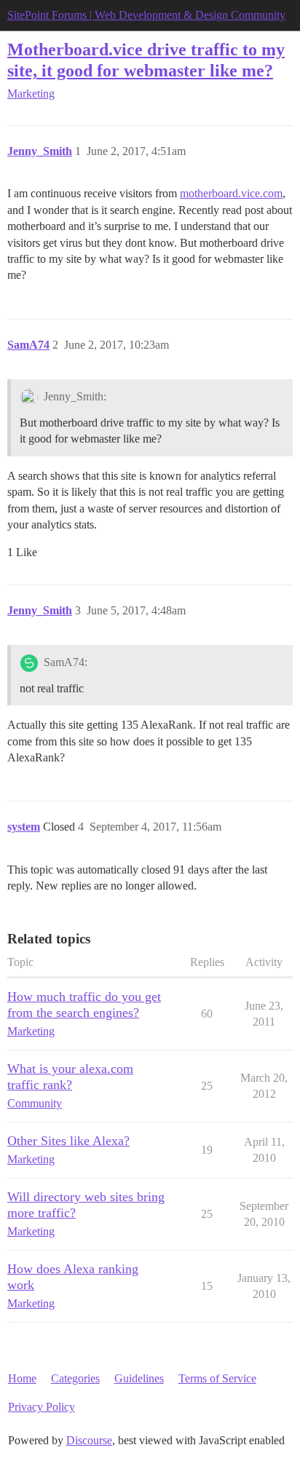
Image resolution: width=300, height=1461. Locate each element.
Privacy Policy (41, 1407)
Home (22, 1378)
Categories (75, 1378)
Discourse (89, 1440)
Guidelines (139, 1378)
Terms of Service (217, 1378)
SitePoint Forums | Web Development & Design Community (146, 15)
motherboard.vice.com (231, 193)
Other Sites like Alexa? (68, 1140)
